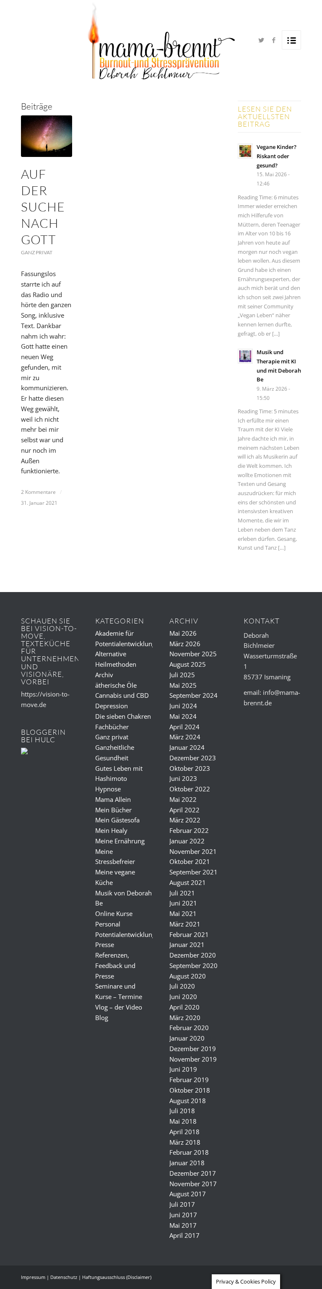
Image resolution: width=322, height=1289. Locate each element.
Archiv (104, 675)
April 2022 (184, 810)
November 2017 (193, 1183)
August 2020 (187, 976)
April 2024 (184, 727)
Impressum (33, 1277)
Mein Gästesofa (117, 820)
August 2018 (187, 1100)
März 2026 (184, 643)
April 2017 (184, 1235)
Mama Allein (113, 799)
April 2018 (184, 1131)
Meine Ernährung (120, 841)
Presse (104, 944)
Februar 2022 (189, 830)
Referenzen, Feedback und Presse (115, 965)
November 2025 (193, 654)
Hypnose (108, 789)
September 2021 (193, 872)
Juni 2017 (183, 1215)
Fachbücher (112, 727)
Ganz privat (36, 252)
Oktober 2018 (189, 1090)
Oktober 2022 (189, 789)
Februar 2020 (189, 1027)
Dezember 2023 (192, 758)
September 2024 (193, 695)
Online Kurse (113, 913)
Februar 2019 (189, 1079)
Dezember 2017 (192, 1173)
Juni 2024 (183, 706)
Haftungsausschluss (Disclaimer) (116, 1277)
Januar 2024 (187, 747)
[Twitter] (261, 40)
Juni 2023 (183, 778)
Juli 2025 (182, 675)
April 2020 (184, 1007)
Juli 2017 (182, 1204)
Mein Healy (111, 830)
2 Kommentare (38, 492)
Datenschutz (63, 1277)
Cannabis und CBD (122, 695)
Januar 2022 (187, 841)
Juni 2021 (183, 903)
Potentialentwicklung (125, 934)
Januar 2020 (187, 1038)
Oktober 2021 (189, 861)
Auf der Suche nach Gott (43, 206)
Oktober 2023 (189, 768)
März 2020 (184, 1017)
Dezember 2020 (192, 955)
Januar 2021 (187, 944)
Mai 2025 (183, 685)
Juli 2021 (182, 893)
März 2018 (184, 1142)
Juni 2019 (183, 1069)
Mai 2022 (183, 799)
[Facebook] (273, 40)
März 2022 (184, 820)
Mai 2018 (183, 1121)
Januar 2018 (187, 1163)
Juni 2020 (183, 996)
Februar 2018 (189, 1152)
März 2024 (184, 737)
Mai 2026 (183, 633)
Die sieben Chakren (123, 716)
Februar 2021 (189, 934)
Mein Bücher (113, 810)
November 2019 (193, 1059)
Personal (107, 924)
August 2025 (187, 664)
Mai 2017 (183, 1225)
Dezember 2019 (192, 1048)
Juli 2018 (182, 1110)
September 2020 (193, 965)
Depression (111, 706)
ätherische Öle (116, 685)
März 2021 (184, 924)
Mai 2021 (183, 913)
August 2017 (187, 1194)
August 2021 (187, 882)
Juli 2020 (182, 986)
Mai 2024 (183, 716)
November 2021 (193, 851)
